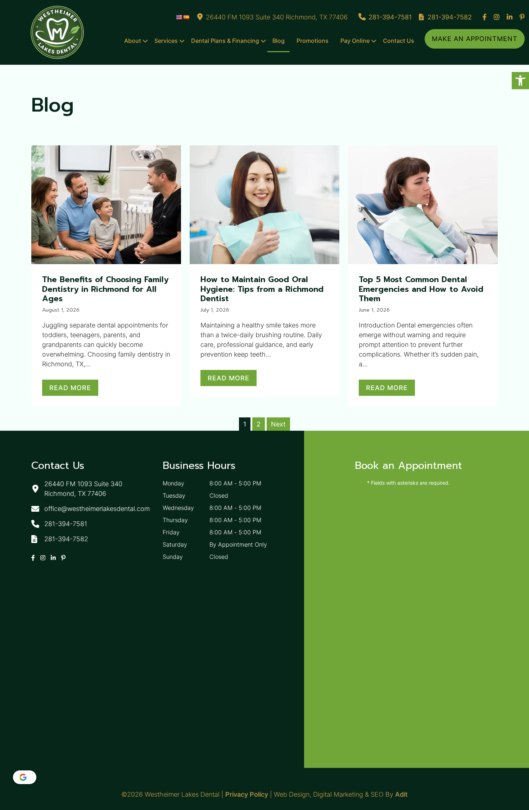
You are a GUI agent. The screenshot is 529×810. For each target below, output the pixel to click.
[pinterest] (522, 17)
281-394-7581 (390, 17)
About (132, 40)
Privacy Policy (246, 794)
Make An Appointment (474, 38)
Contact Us (398, 40)
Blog (278, 40)
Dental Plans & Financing (225, 40)
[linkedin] (509, 17)
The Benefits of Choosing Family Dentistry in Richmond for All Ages (105, 288)
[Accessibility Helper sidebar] (520, 80)
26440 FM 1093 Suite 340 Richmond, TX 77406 (277, 17)
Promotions (313, 40)
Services (166, 40)
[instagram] (496, 17)
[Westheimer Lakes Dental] (57, 32)
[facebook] (485, 17)
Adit (401, 794)
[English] (179, 17)
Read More (70, 388)
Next (278, 424)
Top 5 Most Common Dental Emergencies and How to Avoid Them (421, 288)
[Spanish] (186, 17)
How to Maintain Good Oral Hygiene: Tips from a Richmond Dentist (262, 288)
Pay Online (355, 40)
